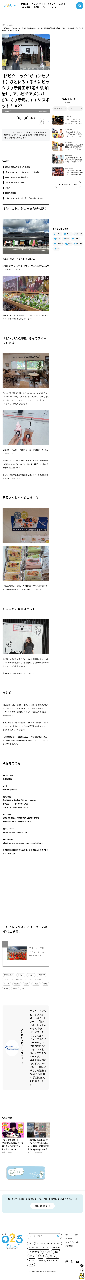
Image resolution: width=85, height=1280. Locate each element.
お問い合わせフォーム (42, 1206)
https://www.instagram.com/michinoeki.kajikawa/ (23, 843)
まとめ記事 (25, 7)
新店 (41, 1260)
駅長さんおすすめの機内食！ (16, 177)
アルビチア (42, 975)
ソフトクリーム (19, 979)
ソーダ (30, 979)
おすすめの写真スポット (15, 182)
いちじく (20, 975)
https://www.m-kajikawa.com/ (15, 832)
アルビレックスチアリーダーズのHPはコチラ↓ (24, 198)
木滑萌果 (36, 984)
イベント (62, 4)
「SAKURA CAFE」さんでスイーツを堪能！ (23, 172)
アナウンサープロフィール (39, 1248)
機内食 (45, 984)
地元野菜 (17, 984)
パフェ (39, 979)
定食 (56, 1252)
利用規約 (69, 1246)
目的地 (36, 7)
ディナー (77, 239)
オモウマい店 (34, 1252)
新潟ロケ (56, 1248)
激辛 (31, 1264)
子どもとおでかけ (54, 1243)
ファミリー (59, 243)
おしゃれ (79, 243)
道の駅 (15, 988)
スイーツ (6, 979)
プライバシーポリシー (74, 1242)
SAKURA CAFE (8, 975)
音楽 (57, 248)
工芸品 (26, 984)
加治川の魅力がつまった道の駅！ (18, 167)
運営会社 (69, 1238)
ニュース (53, 7)
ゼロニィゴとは (72, 1235)
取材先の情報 (10, 193)
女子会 (43, 1256)
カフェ (67, 239)
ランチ (58, 239)
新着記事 (24, 4)
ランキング (36, 4)
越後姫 (6, 988)
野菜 (23, 988)
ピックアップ (49, 4)
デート (70, 243)
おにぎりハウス (53, 1260)
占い (44, 7)
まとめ (8, 188)
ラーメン (6, 984)
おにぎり (31, 975)
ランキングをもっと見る (68, 184)
